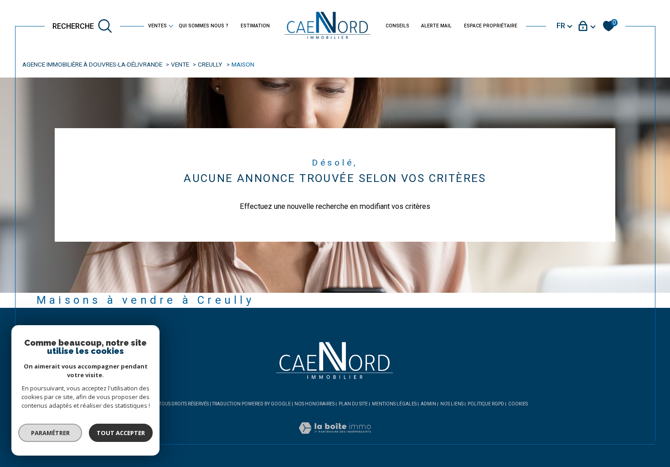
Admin (428, 403)
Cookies (518, 403)
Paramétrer (50, 433)
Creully (210, 64)
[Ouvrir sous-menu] (171, 25)
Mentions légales (394, 403)
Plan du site (353, 403)
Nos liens (452, 403)
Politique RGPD (486, 403)
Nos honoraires (314, 403)
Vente (180, 64)
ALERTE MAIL (436, 26)
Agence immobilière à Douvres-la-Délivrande (92, 64)
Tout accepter (121, 433)
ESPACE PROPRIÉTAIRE (490, 26)
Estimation (255, 26)
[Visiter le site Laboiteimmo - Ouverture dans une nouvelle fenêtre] (334, 438)
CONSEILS (397, 26)
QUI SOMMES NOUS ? (203, 26)
